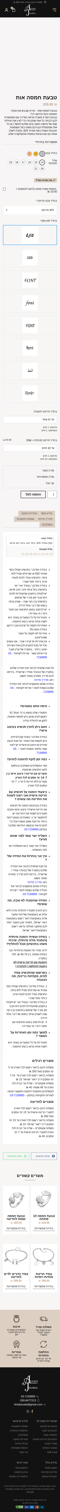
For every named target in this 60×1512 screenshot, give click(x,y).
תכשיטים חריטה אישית (45, 1439)
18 (35, 554)
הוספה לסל (33, 494)
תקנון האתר (51, 1467)
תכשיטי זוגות (50, 1434)
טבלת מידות (21, 1443)
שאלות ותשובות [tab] (25, 519)
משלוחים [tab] (47, 524)
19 (31, 554)
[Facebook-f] (32, 1411)
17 (39, 554)
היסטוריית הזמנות (18, 1476)
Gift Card (52, 1452)
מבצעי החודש (49, 1447)
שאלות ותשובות (20, 1426)
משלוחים (23, 1434)
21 (23, 554)
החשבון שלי (21, 1467)
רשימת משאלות (19, 1447)
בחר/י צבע (51, 153)
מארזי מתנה (50, 1443)
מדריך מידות (41, 680)
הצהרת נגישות (49, 1476)
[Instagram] (27, 1411)
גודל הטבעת (53, 162)
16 (43, 554)
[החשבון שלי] (6, 10)
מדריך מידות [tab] (45, 519)
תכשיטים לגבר (49, 1430)
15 (47, 554)
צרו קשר (23, 1452)
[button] (54, 10)
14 (51, 554)
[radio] (42, 153)
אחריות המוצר (20, 1439)
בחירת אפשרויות (43, 1228)
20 (27, 554)
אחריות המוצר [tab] (29, 513)
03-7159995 (30, 894)
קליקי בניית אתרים (30, 1503)
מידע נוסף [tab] (46, 513)
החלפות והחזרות (19, 1430)
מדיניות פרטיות (49, 1472)
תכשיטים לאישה (48, 1426)
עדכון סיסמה (21, 1472)
